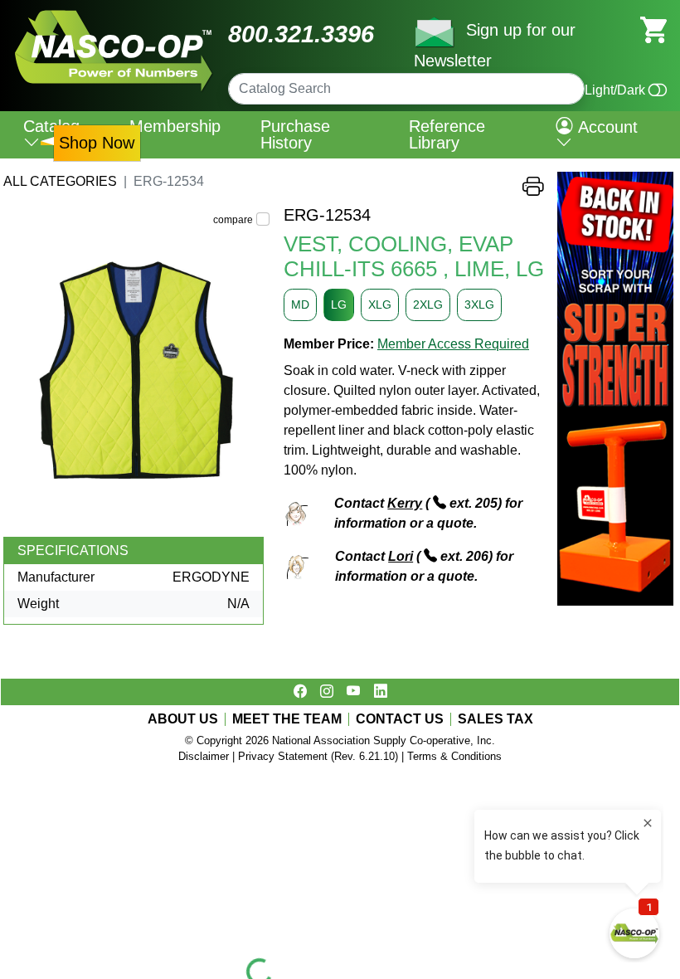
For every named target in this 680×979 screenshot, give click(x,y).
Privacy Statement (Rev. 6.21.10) (318, 756)
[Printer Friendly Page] (533, 190)
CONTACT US (400, 719)
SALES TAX (495, 719)
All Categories (60, 181)
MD (300, 304)
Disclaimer (203, 756)
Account (605, 127)
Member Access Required (453, 344)
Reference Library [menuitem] (447, 134)
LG (339, 304)
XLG (379, 304)
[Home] (114, 16)
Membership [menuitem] (175, 126)
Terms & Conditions (454, 756)
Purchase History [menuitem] (295, 134)
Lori (400, 556)
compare (233, 220)
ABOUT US (183, 719)
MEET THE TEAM (287, 719)
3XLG (479, 304)
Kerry (404, 503)
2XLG (428, 304)
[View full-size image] (137, 371)
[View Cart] (653, 29)
